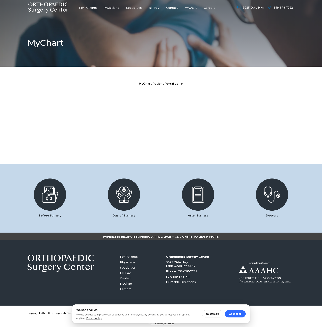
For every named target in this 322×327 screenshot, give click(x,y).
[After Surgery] (198, 194)
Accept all (235, 313)
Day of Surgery (124, 215)
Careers (209, 7)
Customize (212, 313)
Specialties (134, 7)
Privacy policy (94, 318)
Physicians (111, 7)
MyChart (191, 7)
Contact (172, 7)
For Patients (88, 7)
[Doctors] (272, 194)
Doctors (272, 215)
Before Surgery (50, 215)
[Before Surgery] (50, 194)
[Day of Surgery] (124, 194)
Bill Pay (154, 7)
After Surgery (198, 215)
